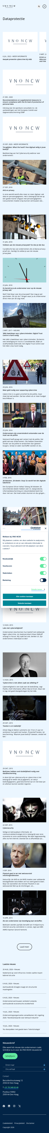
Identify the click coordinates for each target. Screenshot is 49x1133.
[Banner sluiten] (45, 528)
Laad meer (24, 947)
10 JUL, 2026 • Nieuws (11, 1026)
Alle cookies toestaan (24, 596)
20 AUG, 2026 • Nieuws (11, 969)
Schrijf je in (10, 1056)
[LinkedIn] (9, 1106)
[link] (20, 48)
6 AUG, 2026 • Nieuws (11, 983)
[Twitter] (19, 1106)
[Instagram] (14, 1106)
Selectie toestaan (24, 603)
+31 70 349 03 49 (11, 1087)
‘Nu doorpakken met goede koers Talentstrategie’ (21, 1029)
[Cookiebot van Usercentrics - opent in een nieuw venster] (31, 528)
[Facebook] (4, 1106)
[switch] (43, 566)
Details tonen (36, 589)
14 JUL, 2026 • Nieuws (11, 1012)
